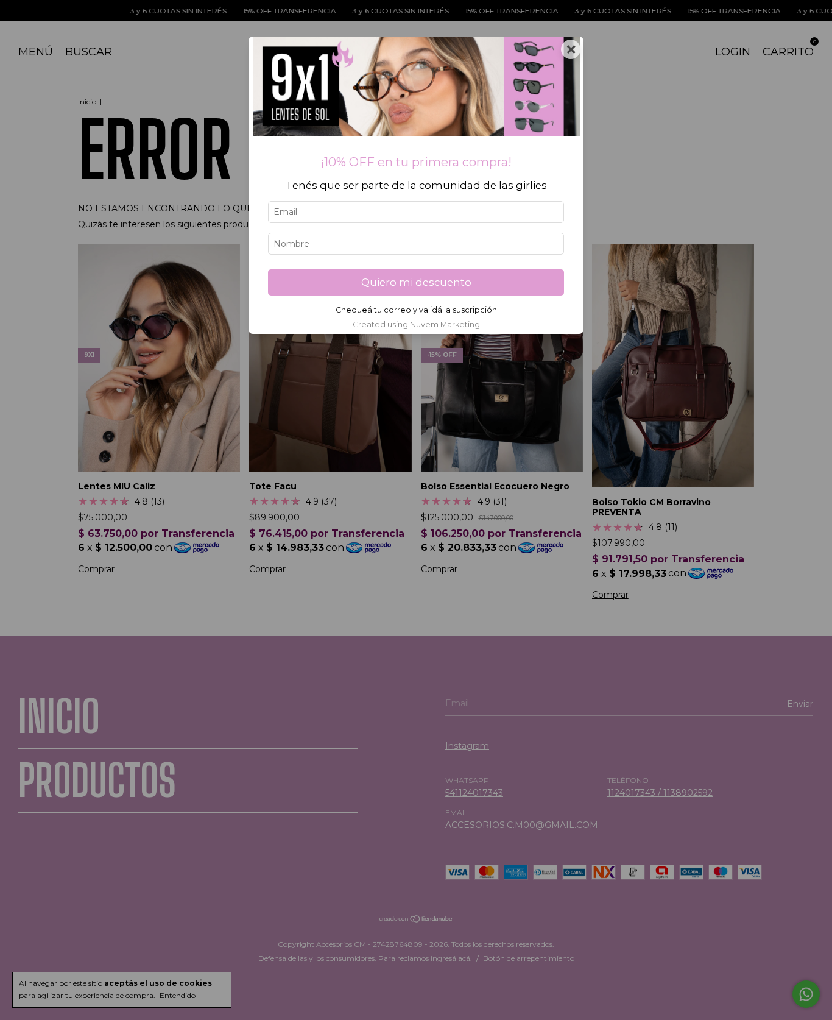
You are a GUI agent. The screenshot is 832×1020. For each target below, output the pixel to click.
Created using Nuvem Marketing (416, 324)
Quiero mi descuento (416, 282)
